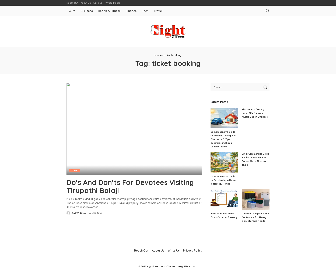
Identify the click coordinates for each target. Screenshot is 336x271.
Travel (74, 170)
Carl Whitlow (78, 213)
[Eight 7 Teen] (168, 31)
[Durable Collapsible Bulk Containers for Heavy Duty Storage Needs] (256, 199)
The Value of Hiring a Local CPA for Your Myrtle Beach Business (255, 113)
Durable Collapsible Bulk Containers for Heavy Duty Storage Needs (256, 217)
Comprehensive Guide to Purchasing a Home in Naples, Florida (223, 180)
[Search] (267, 11)
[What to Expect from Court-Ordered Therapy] (224, 199)
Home (158, 55)
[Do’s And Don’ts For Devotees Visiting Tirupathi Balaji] (134, 129)
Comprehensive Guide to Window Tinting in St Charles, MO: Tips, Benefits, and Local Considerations (223, 139)
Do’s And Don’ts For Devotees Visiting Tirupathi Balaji (130, 186)
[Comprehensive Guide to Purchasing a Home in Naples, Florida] (224, 162)
